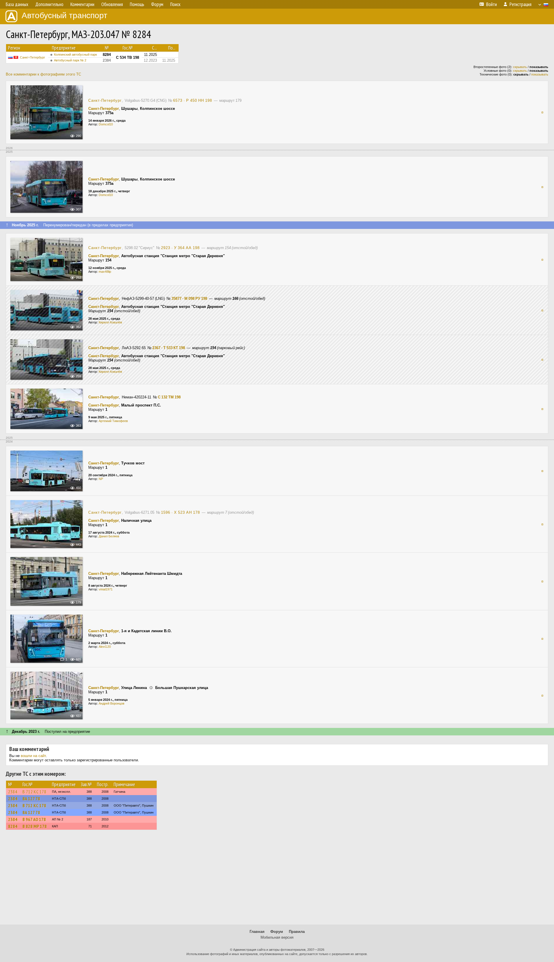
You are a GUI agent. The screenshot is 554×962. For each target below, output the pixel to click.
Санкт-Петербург (32, 57)
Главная (257, 931)
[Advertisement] (277, 879)
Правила (297, 931)
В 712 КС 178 (34, 792)
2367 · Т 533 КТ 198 (168, 348)
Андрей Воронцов (111, 703)
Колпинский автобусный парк (75, 54)
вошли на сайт (33, 756)
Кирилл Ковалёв (110, 322)
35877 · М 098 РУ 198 (189, 298)
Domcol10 (106, 124)
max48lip (105, 271)
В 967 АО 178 (34, 819)
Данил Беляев (109, 536)
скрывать (520, 67)
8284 (12, 826)
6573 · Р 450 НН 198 (192, 100)
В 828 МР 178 (35, 826)
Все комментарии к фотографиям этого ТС (43, 74)
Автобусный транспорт (64, 15)
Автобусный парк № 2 (70, 60)
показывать (539, 74)
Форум (276, 931)
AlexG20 (105, 646)
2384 (12, 792)
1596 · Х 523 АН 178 (180, 512)
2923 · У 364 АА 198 (180, 248)
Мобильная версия (277, 937)
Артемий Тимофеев (113, 421)
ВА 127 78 (31, 798)
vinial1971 (106, 589)
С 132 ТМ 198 (169, 397)
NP (101, 479)
